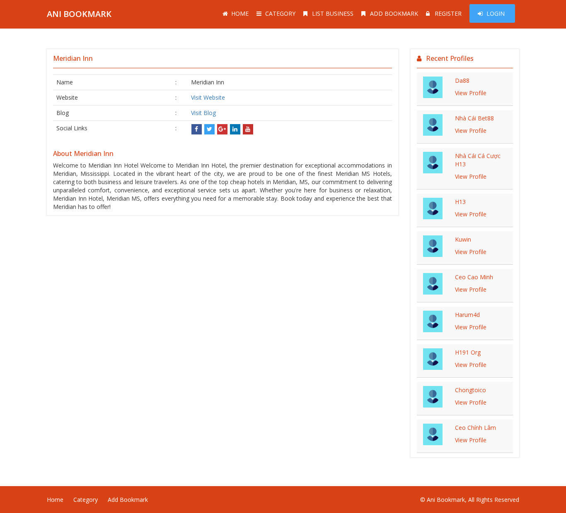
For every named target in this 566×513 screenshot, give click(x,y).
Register (448, 13)
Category (280, 13)
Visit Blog (203, 113)
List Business (332, 13)
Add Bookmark (394, 13)
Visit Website (208, 97)
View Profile (470, 93)
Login (495, 13)
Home (240, 13)
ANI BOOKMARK (79, 13)
